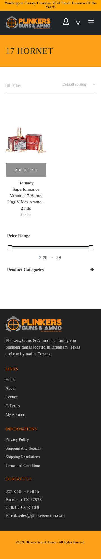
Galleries (13, 406)
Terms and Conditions (23, 466)
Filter (16, 86)
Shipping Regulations (23, 457)
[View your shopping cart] (79, 21)
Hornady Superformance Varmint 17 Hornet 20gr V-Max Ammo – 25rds (26, 196)
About (10, 388)
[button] (26, 170)
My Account (15, 414)
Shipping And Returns (23, 448)
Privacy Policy (17, 439)
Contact (12, 397)
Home (10, 380)
